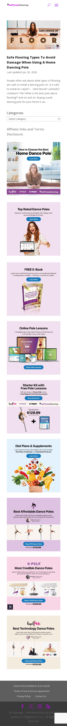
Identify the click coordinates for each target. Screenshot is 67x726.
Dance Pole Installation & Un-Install (31, 685)
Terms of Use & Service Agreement (31, 691)
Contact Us (40, 696)
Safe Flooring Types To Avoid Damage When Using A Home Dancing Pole (31, 62)
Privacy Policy (24, 696)
